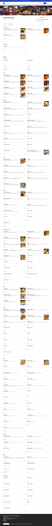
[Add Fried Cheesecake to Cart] (24, 460)
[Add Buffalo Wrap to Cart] (24, 291)
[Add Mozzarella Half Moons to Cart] (24, 129)
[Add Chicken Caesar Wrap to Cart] (48, 291)
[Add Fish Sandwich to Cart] (48, 240)
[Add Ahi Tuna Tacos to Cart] (24, 234)
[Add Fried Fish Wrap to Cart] (24, 304)
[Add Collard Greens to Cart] (48, 406)
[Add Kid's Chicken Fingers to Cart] (24, 439)
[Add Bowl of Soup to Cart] (48, 424)
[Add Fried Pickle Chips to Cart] (48, 111)
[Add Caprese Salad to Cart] (48, 168)
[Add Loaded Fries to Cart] (24, 117)
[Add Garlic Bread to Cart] (48, 412)
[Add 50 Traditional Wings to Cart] (48, 84)
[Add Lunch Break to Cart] (24, 49)
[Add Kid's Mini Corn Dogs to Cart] (24, 451)
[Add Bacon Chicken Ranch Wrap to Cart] (48, 298)
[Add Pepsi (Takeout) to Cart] (24, 481)
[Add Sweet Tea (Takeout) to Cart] (48, 499)
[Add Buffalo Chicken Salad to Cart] (24, 162)
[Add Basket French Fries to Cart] (24, 38)
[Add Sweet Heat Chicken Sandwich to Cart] (24, 277)
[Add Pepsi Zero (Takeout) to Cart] (24, 487)
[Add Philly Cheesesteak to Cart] (24, 258)
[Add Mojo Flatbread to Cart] (24, 63)
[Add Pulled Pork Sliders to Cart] (24, 207)
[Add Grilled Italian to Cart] (24, 252)
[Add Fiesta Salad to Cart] (48, 180)
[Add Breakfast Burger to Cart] (48, 195)
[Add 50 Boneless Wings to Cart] (48, 96)
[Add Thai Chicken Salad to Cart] (24, 186)
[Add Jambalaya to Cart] (48, 337)
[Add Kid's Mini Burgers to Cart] (24, 445)
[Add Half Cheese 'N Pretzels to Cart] (24, 111)
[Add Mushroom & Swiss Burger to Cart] (24, 201)
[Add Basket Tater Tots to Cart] (48, 370)
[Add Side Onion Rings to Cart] (48, 388)
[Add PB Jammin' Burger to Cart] (48, 219)
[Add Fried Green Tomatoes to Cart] (24, 153)
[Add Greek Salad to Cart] (48, 174)
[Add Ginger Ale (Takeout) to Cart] (48, 493)
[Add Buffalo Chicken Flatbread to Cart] (48, 123)
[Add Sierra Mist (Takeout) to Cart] (48, 487)
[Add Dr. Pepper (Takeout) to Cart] (24, 493)
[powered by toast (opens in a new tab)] (6, 523)
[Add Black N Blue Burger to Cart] (24, 225)
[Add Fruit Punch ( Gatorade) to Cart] (24, 511)
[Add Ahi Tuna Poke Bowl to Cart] (24, 312)
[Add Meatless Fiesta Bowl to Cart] (48, 330)
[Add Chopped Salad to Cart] (24, 174)
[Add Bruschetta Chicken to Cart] (48, 343)
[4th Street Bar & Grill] (4, 3)
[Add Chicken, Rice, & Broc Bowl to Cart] (24, 355)
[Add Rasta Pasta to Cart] (24, 349)
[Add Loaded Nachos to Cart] (48, 129)
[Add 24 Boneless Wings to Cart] (24, 96)
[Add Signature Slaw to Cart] (24, 394)
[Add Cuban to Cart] (24, 246)
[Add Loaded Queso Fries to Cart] (48, 141)
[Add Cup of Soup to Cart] (24, 424)
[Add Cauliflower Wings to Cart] (48, 147)
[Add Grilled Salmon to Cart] (48, 324)
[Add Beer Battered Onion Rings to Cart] (24, 105)
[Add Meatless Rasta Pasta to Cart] (48, 349)
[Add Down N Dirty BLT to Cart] (24, 283)
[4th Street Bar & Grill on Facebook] (3, 521)
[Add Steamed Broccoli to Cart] (24, 406)
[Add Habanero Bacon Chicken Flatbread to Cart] (48, 153)
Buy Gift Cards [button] (40, 3)
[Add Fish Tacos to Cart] (48, 246)
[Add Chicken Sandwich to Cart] (24, 265)
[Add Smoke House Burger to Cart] (48, 213)
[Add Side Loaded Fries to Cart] (24, 388)
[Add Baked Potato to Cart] (24, 418)
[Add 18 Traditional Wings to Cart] (48, 78)
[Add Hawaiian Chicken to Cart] (48, 252)
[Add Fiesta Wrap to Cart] (48, 304)
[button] (5, 23)
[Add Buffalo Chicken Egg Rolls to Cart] (24, 123)
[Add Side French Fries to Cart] (24, 363)
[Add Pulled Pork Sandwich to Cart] (48, 271)
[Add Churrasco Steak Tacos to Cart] (24, 271)
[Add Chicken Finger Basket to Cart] (48, 312)
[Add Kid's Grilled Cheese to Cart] (48, 439)
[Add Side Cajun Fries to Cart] (24, 382)
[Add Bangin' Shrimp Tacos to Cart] (48, 265)
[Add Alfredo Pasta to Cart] (24, 343)
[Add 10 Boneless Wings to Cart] (24, 90)
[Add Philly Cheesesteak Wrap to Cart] (24, 298)
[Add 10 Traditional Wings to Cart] (48, 32)
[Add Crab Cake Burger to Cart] (24, 240)
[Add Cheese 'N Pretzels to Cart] (48, 105)
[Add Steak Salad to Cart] (24, 180)
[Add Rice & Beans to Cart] (48, 394)
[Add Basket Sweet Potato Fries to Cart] (48, 376)
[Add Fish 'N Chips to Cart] (24, 324)
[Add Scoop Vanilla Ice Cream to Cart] (24, 466)
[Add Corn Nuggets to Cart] (48, 117)
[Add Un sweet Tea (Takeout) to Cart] (24, 505)
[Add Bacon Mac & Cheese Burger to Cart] (24, 213)
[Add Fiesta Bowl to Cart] (24, 337)
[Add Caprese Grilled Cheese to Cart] (48, 234)
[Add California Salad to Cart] (24, 168)
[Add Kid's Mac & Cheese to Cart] (48, 445)
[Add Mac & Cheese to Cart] (24, 400)
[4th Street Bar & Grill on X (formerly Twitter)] (4, 521)
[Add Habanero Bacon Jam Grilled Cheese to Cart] (48, 277)
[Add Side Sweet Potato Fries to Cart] (24, 376)
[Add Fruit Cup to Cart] (24, 412)
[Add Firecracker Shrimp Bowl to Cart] (48, 318)
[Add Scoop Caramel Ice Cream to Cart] (48, 466)
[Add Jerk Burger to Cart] (24, 219)
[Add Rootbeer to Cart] (48, 505)
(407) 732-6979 (5, 517)
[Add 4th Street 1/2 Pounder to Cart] (24, 32)
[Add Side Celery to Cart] (24, 430)
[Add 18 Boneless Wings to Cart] (48, 90)
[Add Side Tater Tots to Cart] (24, 370)
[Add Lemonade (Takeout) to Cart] (24, 499)
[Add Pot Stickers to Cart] (24, 135)
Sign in (48, 3)
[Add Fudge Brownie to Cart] (48, 460)
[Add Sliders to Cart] (48, 201)
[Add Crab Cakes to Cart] (24, 318)
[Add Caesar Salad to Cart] (48, 162)
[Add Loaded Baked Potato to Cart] (48, 418)
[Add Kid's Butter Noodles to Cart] (48, 451)
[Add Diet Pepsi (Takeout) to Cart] (48, 481)
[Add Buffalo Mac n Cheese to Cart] (48, 63)
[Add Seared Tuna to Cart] (48, 135)
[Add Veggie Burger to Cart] (48, 207)
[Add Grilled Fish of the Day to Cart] (24, 330)
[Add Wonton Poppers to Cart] (24, 141)
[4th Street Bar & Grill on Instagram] (5, 521)
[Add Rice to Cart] (48, 400)
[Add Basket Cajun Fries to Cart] (48, 382)
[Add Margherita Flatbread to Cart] (24, 147)
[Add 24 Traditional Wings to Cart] (24, 84)
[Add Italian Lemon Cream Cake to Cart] (48, 472)
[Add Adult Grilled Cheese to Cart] (48, 258)
